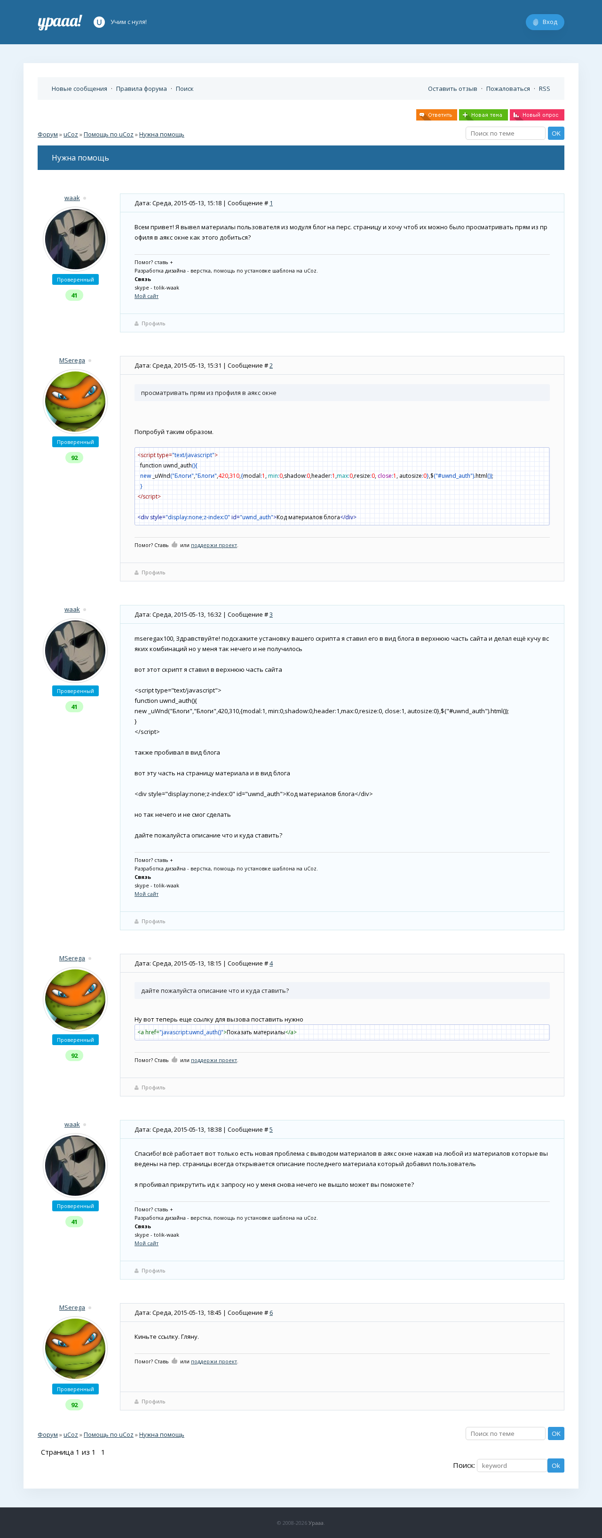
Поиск (185, 88)
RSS (544, 88)
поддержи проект (214, 544)
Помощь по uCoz (109, 134)
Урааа (316, 1522)
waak (72, 197)
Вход (550, 21)
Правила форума (141, 88)
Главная (60, 22)
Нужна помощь (161, 134)
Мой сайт (146, 295)
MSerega (72, 360)
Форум (48, 134)
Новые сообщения (79, 88)
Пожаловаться (508, 88)
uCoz (70, 134)
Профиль (154, 323)
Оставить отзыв (452, 88)
